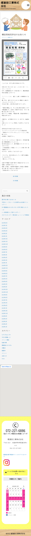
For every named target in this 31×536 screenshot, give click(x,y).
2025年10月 (5, 244)
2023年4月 (4, 305)
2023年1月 (4, 308)
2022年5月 (4, 321)
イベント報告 (5, 340)
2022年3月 (4, 327)
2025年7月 (4, 252)
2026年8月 (4, 223)
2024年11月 (4, 268)
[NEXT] (23, 486)
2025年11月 (4, 241)
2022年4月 (4, 324)
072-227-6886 (15, 430)
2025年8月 (4, 249)
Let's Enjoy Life (6, 334)
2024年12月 (4, 265)
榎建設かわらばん (7, 345)
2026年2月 (4, 233)
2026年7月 (4, 225)
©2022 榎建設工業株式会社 (15, 533)
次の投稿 (15, 180)
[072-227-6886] (15, 425)
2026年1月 (4, 236)
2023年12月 (4, 289)
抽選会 (4, 350)
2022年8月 (4, 319)
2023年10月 (5, 292)
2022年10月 (5, 313)
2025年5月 (4, 255)
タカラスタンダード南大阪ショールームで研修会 (15, 215)
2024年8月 (4, 273)
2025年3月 (4, 260)
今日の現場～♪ (6, 337)
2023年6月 (4, 303)
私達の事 (4, 342)
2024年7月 (4, 276)
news (3, 358)
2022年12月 (4, 311)
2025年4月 (4, 257)
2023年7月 (4, 300)
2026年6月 (4, 228)
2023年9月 (4, 295)
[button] (28, 5)
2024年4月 (4, 281)
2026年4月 (4, 231)
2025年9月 (4, 247)
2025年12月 (4, 239)
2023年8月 (4, 297)
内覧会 (4, 348)
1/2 (5, 77)
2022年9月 (4, 316)
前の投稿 (15, 176)
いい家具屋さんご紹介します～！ (11, 212)
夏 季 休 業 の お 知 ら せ (9, 199)
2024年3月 (4, 284)
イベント (4, 37)
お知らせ (10, 37)
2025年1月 (4, 263)
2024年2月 (4, 287)
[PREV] (7, 486)
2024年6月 (4, 279)
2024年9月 (4, 271)
